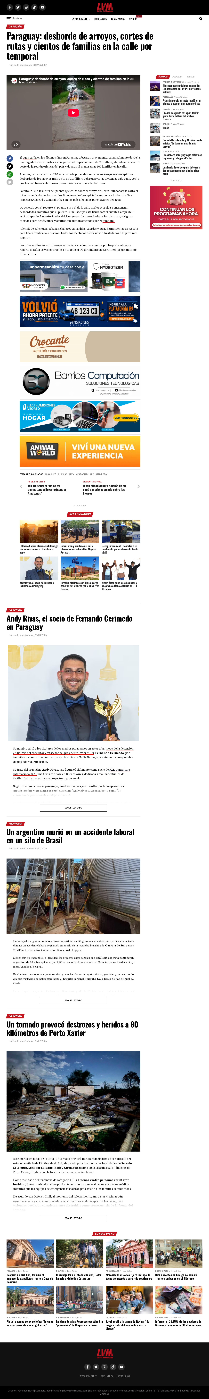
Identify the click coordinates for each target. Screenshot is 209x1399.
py (92, 474)
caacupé (51, 474)
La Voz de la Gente (81, 18)
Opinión (134, 17)
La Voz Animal (118, 18)
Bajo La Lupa (100, 18)
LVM (72, 474)
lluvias (63, 474)
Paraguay (82, 474)
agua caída (30, 157)
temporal (109, 221)
